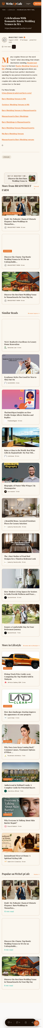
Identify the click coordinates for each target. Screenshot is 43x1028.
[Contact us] (36, 1023)
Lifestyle (11, 10)
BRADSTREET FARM (16, 37)
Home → (36, 874)
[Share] (32, 1022)
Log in (28, 4)
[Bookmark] (26, 1022)
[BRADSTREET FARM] (4, 39)
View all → (36, 187)
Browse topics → (33, 313)
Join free (38, 4)
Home (4, 10)
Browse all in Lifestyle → (31, 646)
